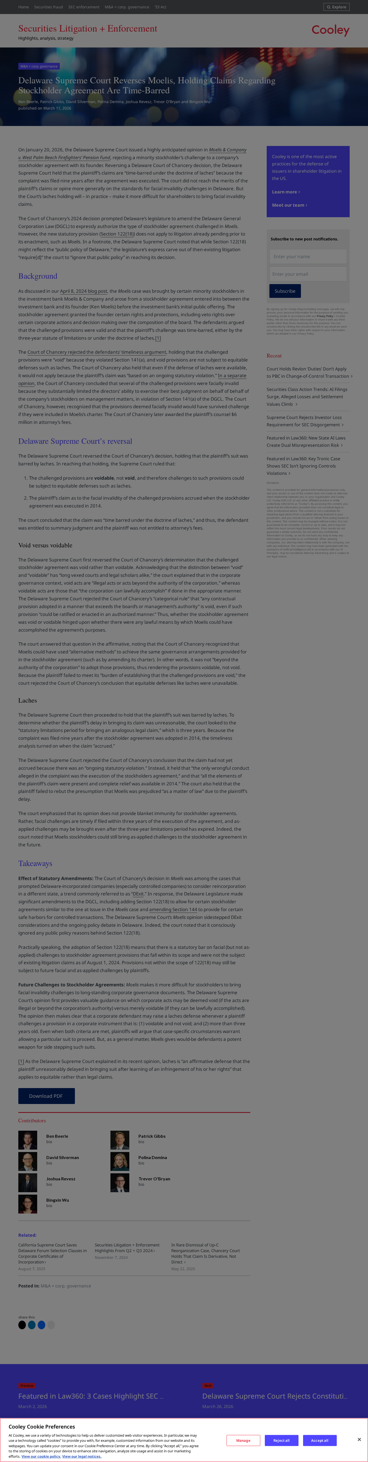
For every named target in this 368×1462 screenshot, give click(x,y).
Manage (243, 1440)
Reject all (281, 1440)
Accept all (319, 1440)
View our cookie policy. (41, 1456)
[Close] (359, 1439)
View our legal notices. (82, 1456)
